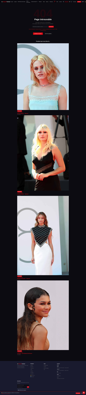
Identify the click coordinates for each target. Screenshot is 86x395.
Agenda (15, 1)
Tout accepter (78, 393)
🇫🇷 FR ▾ (83, 1)
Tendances (51, 1)
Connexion (74, 1)
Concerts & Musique (46, 29)
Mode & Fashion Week (53, 29)
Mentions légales (46, 368)
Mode (44, 1)
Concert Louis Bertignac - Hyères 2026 (62, 370)
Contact (60, 1)
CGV (44, 369)
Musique (40, 1)
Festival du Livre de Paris (60, 378)
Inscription (79, 1)
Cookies (45, 366)
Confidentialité (46, 365)
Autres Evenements (32, 29)
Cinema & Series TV (34, 1)
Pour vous (67, 1)
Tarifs (57, 1)
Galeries (47, 1)
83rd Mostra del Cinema (21, 1)
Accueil (12, 1)
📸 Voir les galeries (48, 33)
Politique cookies (3, 393)
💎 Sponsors (32, 376)
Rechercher (51, 26)
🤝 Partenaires (32, 375)
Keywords (31, 366)
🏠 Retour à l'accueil (37, 33)
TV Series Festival (43, 30)
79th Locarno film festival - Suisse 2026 (62, 367)
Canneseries (59, 375)
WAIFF (58, 377)
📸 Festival (5, 1)
